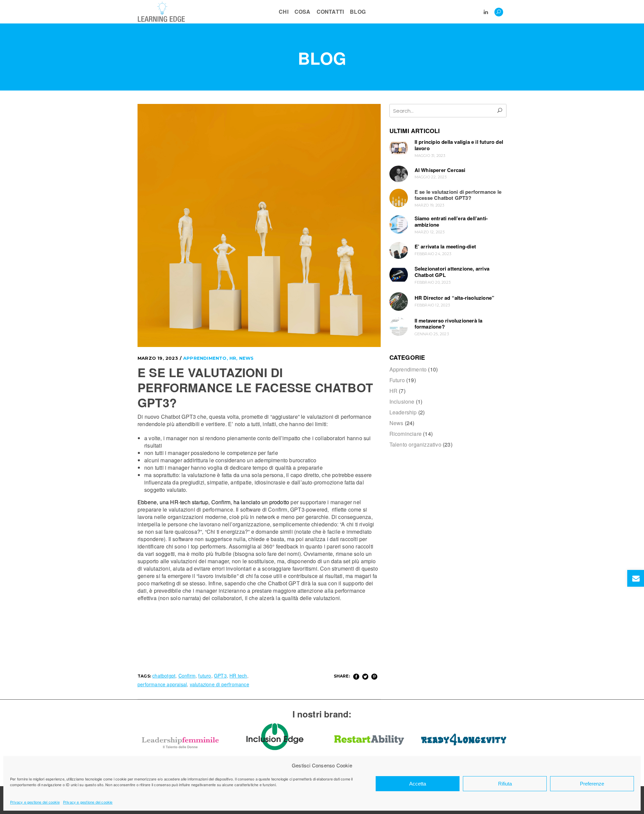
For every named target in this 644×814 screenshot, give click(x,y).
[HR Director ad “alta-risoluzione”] (398, 301)
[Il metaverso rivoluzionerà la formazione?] (398, 326)
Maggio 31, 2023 (430, 155)
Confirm (187, 675)
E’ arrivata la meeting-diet (445, 246)
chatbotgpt (163, 675)
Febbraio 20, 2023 (432, 282)
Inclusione (402, 401)
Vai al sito (180, 723)
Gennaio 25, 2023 (432, 334)
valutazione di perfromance (219, 684)
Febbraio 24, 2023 (433, 253)
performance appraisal (162, 684)
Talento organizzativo (415, 444)
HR (232, 358)
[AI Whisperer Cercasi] (398, 174)
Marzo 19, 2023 (158, 358)
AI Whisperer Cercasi (440, 170)
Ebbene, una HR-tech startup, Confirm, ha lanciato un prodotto (213, 502)
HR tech (238, 675)
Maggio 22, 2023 (431, 177)
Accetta (417, 784)
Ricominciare (405, 434)
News (246, 358)
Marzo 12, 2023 (430, 232)
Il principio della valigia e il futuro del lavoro (459, 145)
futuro (204, 675)
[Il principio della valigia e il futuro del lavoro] (398, 148)
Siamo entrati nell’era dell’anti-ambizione (451, 221)
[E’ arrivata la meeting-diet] (398, 250)
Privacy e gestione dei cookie (35, 802)
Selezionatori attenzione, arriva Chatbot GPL (452, 272)
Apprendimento (205, 358)
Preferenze (592, 784)
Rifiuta (505, 784)
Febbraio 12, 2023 (432, 305)
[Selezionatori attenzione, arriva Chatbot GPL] (398, 275)
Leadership (403, 412)
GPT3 (220, 675)
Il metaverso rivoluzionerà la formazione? (449, 324)
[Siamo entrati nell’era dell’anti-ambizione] (398, 224)
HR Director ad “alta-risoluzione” (455, 297)
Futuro (397, 380)
